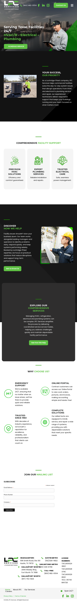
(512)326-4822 (51, 560)
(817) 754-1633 (28, 579)
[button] (39, 5)
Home (7, 590)
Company (7, 502)
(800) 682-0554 (30, 5)
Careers (8, 591)
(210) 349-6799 (45, 567)
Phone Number (8, 494)
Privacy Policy (9, 596)
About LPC (17, 590)
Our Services (29, 590)
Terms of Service (20, 596)
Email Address (8, 487)
